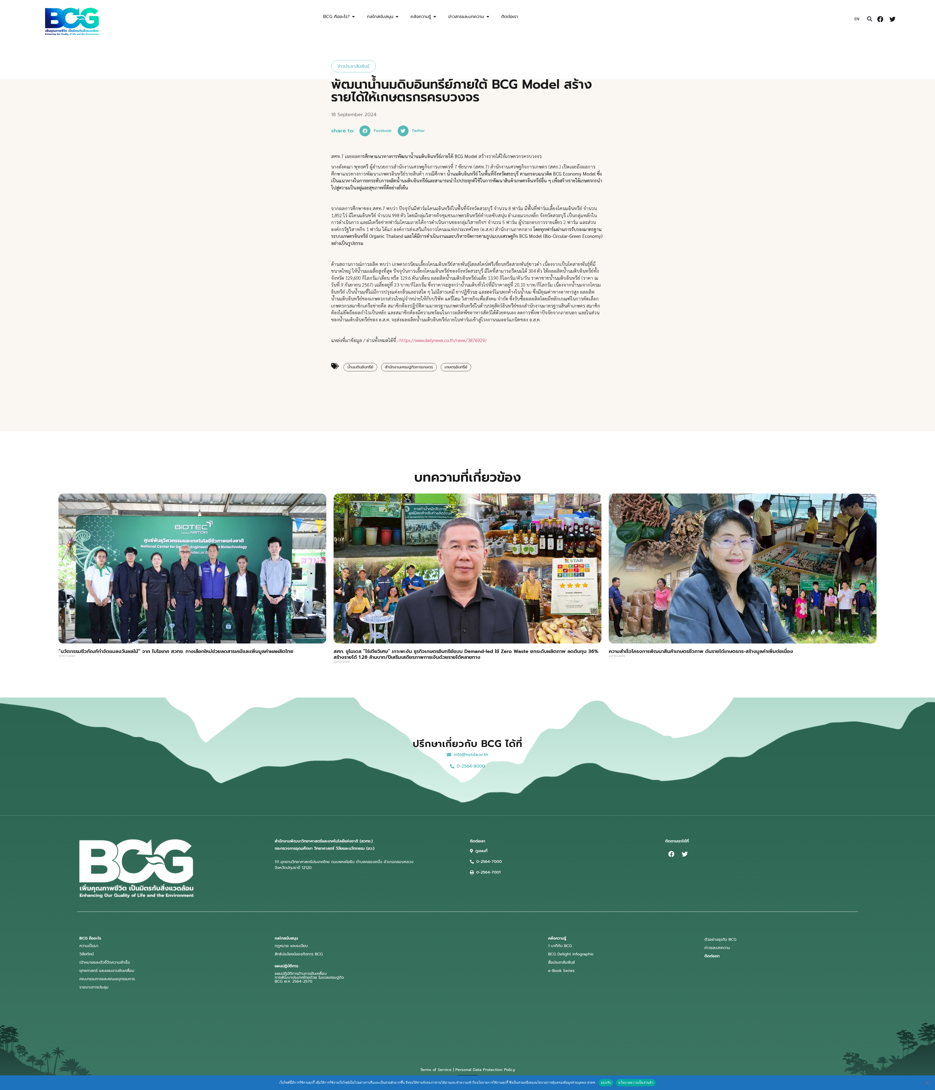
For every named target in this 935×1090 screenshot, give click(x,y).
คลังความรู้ (421, 16)
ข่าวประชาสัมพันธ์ (353, 66)
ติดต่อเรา (509, 16)
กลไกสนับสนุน (380, 16)
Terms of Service (436, 1070)
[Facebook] (880, 19)
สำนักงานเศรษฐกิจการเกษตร (409, 367)
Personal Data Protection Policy (485, 1070)
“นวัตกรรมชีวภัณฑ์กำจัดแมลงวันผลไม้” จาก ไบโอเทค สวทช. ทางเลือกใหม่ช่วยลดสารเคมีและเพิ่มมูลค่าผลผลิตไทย (175, 651)
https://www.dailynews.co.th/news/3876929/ (442, 340)
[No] (927, 1082)
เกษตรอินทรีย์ (456, 367)
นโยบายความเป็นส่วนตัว (635, 1082)
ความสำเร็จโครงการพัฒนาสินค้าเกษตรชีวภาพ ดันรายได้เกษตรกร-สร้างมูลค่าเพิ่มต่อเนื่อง (701, 651)
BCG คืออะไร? (336, 16)
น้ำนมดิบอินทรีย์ (360, 367)
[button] (869, 19)
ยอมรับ (606, 1082)
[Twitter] (893, 19)
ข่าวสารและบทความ (466, 16)
